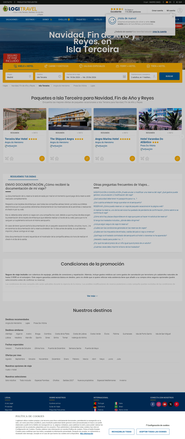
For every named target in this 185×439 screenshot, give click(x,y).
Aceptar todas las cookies (153, 432)
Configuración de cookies (158, 425)
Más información (86, 434)
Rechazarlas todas (122, 432)
